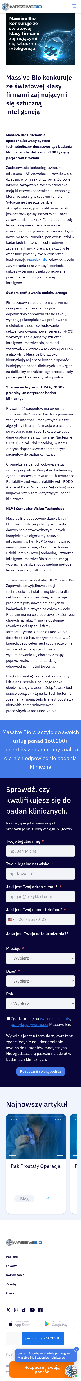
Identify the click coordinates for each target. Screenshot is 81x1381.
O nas (10, 1293)
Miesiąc (13, 948)
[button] (45, 1355)
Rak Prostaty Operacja (36, 1166)
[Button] (47, 1198)
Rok (9, 993)
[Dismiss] (76, 1349)
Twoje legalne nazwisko (28, 863)
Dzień (11, 971)
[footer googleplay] (58, 1324)
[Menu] (74, 6)
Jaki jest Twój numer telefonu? (34, 909)
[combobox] (11, 919)
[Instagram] (16, 1310)
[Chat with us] (71, 1371)
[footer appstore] (22, 1324)
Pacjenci (12, 1257)
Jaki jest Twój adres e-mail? (32, 886)
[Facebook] (40, 1310)
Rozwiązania (15, 1275)
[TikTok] (24, 1310)
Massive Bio (37, 259)
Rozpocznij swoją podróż (40, 1071)
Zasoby (11, 1284)
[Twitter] (8, 1310)
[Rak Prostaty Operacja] (36, 1116)
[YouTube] (32, 1310)
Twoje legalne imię (23, 841)
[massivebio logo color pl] (22, 7)
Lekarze (12, 1266)
